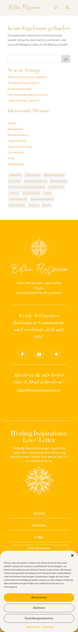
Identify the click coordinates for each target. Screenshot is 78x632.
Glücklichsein (16, 152)
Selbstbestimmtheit (42, 199)
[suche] (66, 59)
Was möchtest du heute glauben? (27, 77)
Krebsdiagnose (18, 199)
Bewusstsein (15, 129)
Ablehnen (39, 608)
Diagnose (14, 181)
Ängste (12, 123)
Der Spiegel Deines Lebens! (23, 83)
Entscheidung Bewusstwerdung (26, 187)
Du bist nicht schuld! (19, 89)
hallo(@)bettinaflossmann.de (39, 390)
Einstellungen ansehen (39, 618)
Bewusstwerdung (18, 135)
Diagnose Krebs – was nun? (24, 101)
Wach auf (33, 205)
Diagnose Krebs (17, 141)
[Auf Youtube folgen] (39, 354)
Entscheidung (58, 181)
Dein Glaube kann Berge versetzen (28, 95)
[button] (72, 555)
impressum (48, 627)
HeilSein (14, 193)
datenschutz (33, 627)
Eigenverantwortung (20, 147)
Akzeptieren (39, 597)
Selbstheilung (16, 164)
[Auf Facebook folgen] (22, 354)
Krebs (11, 158)
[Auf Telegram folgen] (55, 354)
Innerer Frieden (31, 193)
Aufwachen (15, 175)
